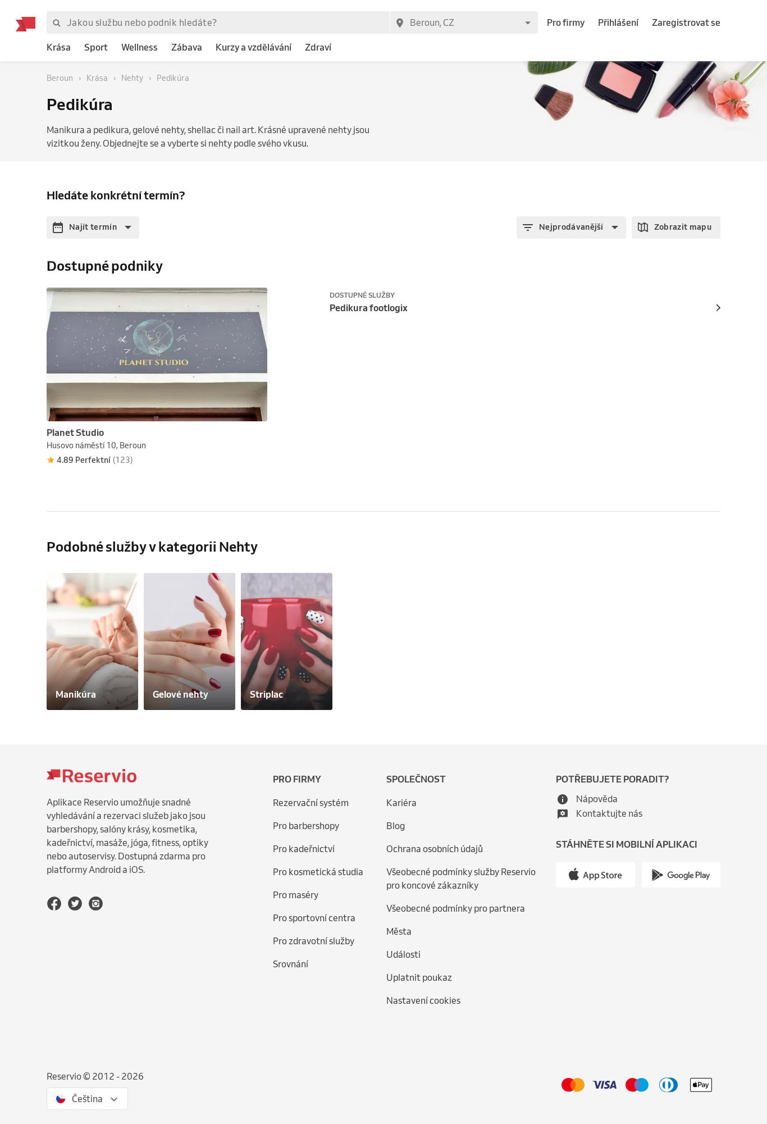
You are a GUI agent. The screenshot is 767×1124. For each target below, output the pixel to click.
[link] (59, 47)
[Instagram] (95, 903)
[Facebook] (54, 903)
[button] (93, 227)
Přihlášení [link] (618, 22)
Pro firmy (566, 22)
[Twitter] (75, 903)
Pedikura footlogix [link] (369, 307)
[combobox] (464, 22)
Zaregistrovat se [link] (686, 22)
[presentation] (254, 301)
